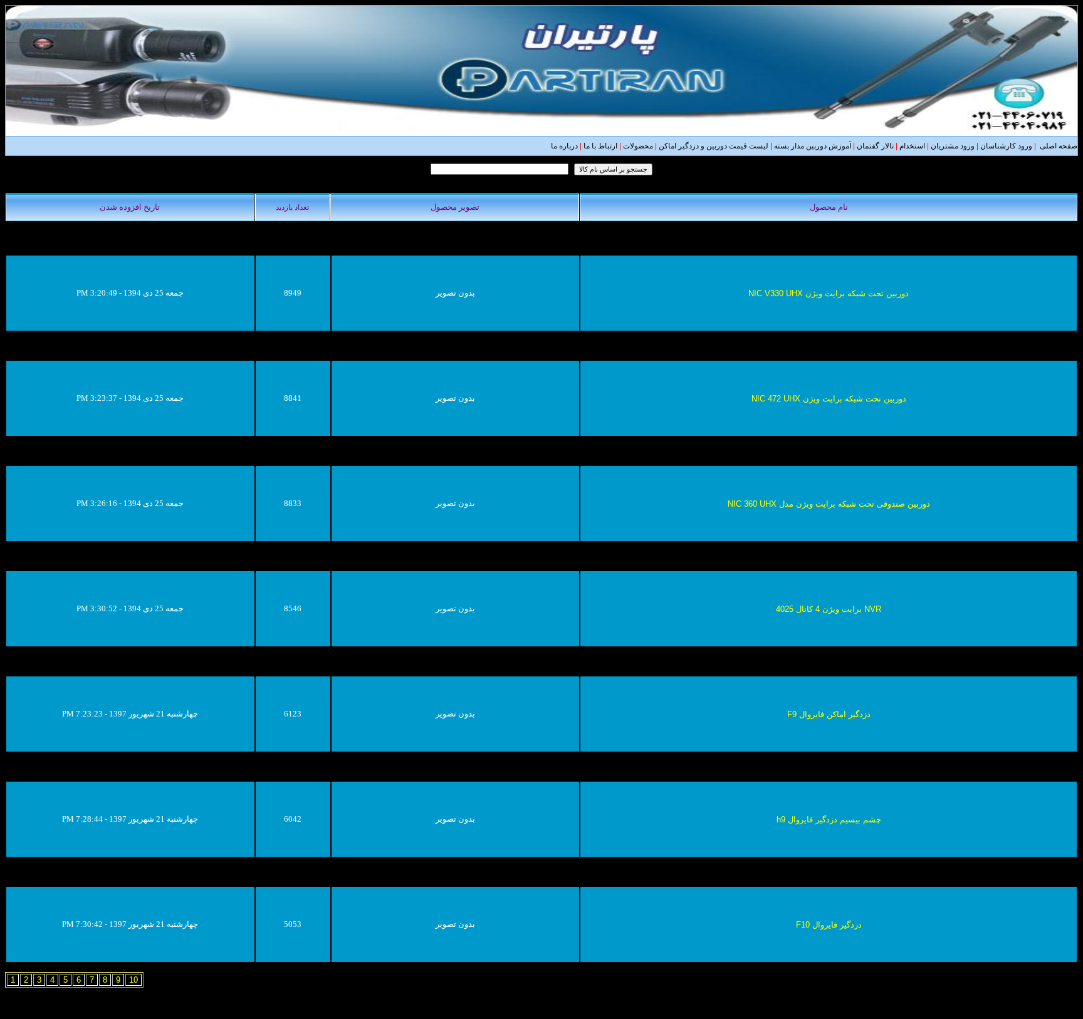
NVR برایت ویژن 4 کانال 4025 (828, 609)
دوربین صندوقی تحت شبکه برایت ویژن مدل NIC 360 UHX (829, 504)
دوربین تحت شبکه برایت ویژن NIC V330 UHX (828, 293)
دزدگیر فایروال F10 (829, 924)
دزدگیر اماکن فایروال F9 (829, 714)
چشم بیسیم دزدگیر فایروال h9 (829, 819)
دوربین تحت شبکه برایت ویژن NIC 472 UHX (828, 398)
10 (133, 980)
